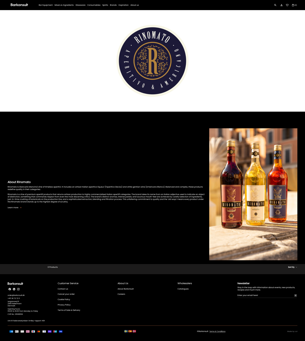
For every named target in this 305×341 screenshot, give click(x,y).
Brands (113, 5)
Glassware (80, 5)
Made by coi (292, 331)
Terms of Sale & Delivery (69, 310)
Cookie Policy (64, 299)
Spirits (105, 5)
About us (134, 5)
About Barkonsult (126, 289)
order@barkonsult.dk (16, 295)
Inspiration (124, 5)
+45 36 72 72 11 (14, 298)
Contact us (63, 289)
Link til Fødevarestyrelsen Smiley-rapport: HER (26, 320)
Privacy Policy (64, 305)
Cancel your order (66, 294)
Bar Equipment (46, 5)
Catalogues (183, 289)
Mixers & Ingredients (64, 5)
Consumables (93, 5)
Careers (121, 294)
